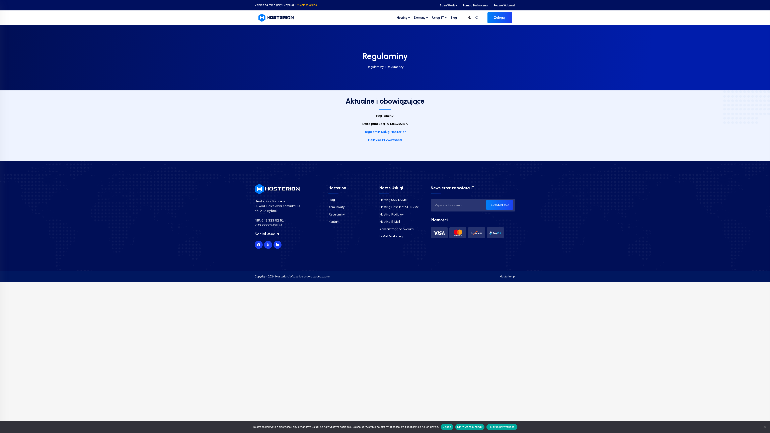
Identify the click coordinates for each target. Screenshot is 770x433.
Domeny (419, 17)
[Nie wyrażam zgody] (765, 427)
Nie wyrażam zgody (469, 426)
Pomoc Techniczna (475, 5)
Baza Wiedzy (448, 5)
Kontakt (333, 222)
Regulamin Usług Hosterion (385, 132)
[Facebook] (259, 245)
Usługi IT (438, 17)
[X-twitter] (268, 245)
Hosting (402, 17)
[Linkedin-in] (278, 245)
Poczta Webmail (504, 5)
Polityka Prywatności (385, 140)
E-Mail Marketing (391, 236)
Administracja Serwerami (396, 229)
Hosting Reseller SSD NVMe (399, 207)
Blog (454, 17)
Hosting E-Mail (389, 222)
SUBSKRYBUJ (500, 205)
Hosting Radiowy (391, 214)
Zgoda (447, 426)
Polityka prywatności (501, 426)
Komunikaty (336, 207)
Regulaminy (336, 214)
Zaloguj (500, 17)
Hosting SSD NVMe (393, 200)
